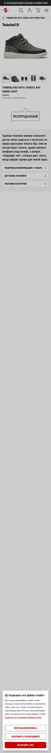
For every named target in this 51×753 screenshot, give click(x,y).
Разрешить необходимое (25, 736)
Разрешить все (25, 745)
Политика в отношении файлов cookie (23, 717)
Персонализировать (25, 728)
